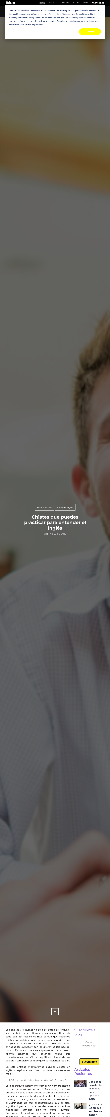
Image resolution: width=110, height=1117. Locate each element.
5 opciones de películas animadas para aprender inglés (95, 1090)
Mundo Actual (44, 507)
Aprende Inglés (65, 507)
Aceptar (90, 31)
